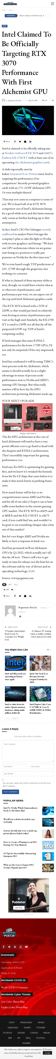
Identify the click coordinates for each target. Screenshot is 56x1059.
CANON (34, 1033)
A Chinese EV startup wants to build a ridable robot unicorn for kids (40, 634)
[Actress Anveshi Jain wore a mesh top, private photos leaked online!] (48, 833)
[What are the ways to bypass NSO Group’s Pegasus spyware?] (48, 868)
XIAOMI (21, 1033)
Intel (5, 26)
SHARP (27, 1027)
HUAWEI (26, 1043)
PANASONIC (26, 1022)
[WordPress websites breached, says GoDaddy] (48, 822)
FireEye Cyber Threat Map (14, 1007)
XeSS (31, 571)
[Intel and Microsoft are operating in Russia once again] (15, 663)
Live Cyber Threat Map (13, 1001)
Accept (47, 1053)
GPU (9, 584)
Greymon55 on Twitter (23, 174)
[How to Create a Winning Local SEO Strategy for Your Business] (48, 845)
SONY (12, 1022)
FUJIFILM (7, 1033)
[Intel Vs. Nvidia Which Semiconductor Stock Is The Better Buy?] (48, 811)
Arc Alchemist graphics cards (32, 162)
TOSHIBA (40, 1027)
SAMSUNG (13, 1027)
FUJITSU (40, 1038)
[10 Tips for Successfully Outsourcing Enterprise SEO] (48, 856)
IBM (10, 1038)
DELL (28, 1038)
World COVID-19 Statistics (14, 987)
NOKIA (41, 1022)
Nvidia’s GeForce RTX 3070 (21, 153)
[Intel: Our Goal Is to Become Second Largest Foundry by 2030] (40, 663)
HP (18, 1038)
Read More (29, 1056)
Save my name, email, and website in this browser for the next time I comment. (27, 784)
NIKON (46, 1033)
